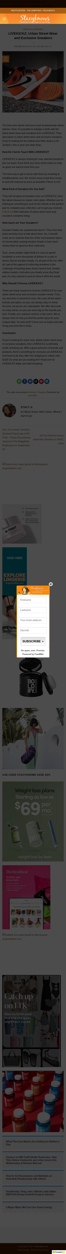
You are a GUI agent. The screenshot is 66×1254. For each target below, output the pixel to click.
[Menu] (4, 19)
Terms (31, 660)
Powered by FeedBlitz (33, 654)
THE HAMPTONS (34, 11)
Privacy (40, 660)
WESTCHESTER (18, 11)
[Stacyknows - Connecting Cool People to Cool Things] (34, 18)
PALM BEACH (49, 11)
